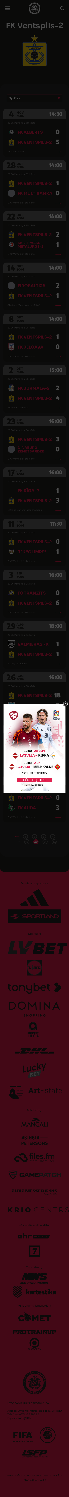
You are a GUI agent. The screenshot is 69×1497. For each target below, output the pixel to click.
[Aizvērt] (65, 704)
